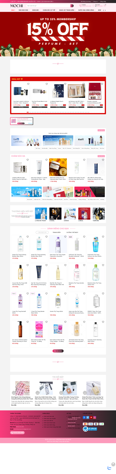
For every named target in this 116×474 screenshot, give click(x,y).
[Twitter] (87, 417)
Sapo (67, 441)
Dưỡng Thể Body (82, 199)
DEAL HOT (16, 79)
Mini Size (102, 148)
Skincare (35, 10)
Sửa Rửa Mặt (45, 148)
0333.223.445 (86, 6)
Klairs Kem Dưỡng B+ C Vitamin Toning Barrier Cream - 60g (39, 178)
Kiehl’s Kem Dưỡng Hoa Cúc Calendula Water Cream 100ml (58, 178)
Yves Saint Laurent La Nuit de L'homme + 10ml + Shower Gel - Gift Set (21, 102)
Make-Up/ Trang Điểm (66, 10)
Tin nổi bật (58, 377)
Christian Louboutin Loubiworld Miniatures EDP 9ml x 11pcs (94, 102)
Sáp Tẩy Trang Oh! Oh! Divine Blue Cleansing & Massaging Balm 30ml (38, 283)
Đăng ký (95, 1)
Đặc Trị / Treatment (67, 148)
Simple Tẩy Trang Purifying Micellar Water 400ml (19, 255)
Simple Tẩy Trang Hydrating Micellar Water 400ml (38, 255)
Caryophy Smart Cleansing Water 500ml (94, 340)
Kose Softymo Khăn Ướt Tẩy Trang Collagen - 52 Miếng (57, 340)
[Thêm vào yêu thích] (28, 84)
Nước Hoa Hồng (52, 148)
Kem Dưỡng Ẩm (76, 148)
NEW (99, 10)
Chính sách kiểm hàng (49, 425)
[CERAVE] (70, 214)
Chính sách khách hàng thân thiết (52, 427)
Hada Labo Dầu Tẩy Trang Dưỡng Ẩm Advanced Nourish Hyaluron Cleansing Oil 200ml (76, 312)
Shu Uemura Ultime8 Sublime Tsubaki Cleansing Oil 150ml (19, 340)
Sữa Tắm (66, 199)
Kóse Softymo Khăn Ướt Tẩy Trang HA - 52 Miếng (38, 340)
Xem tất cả (101, 130)
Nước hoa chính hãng (52, 441)
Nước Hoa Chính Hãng (86, 10)
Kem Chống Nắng (85, 148)
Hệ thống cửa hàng (86, 1)
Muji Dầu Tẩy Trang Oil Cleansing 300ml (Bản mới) (57, 283)
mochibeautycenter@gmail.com (22, 429)
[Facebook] (84, 417)
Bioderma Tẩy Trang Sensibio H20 (76, 283)
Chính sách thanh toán (49, 422)
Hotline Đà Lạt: (72, 421)
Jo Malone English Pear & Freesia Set (56, 102)
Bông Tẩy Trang (94, 148)
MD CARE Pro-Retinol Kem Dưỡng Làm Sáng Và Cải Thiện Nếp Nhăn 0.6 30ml (95, 178)
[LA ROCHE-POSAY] (41, 214)
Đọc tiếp (13, 405)
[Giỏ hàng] (104, 5)
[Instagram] (94, 417)
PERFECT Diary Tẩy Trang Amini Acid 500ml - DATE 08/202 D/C (94, 312)
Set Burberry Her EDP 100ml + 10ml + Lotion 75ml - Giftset (76, 102)
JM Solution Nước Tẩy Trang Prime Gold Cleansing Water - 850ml (76, 340)
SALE (13, 10)
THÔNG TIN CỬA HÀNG (74, 428)
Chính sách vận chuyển (50, 418)
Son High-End (23, 10)
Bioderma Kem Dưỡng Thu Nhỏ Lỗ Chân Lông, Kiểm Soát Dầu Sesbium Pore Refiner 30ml (77, 178)
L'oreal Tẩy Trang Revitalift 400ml (19, 312)
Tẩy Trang (38, 148)
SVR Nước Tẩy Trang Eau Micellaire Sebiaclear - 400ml (76, 255)
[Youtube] (91, 417)
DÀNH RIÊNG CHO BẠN (58, 228)
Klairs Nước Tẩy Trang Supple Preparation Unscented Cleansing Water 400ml (57, 255)
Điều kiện (30, 123)
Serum (59, 148)
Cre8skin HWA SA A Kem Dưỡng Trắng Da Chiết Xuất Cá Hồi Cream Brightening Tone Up (20, 178)
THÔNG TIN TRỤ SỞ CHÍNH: (74, 418)
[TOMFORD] (99, 214)
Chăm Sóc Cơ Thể (49, 10)
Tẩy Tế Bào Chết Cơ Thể (93, 199)
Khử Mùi (102, 199)
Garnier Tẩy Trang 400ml (56, 311)
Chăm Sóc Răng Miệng (47, 199)
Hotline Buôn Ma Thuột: (74, 425)
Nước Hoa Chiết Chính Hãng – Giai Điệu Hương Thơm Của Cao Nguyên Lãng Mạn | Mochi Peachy (46, 398)
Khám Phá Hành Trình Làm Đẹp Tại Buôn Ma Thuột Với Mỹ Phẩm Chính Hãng (93, 398)
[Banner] (26, 140)
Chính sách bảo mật (49, 416)
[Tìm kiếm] (72, 5)
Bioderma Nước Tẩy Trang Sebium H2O (94, 283)
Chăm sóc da (18, 156)
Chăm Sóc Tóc (37, 199)
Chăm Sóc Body (73, 199)
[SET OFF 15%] (58, 34)
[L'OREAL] (84, 214)
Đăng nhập (103, 1)
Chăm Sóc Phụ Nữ (58, 199)
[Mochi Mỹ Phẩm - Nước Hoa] (17, 5)
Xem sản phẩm (58, 351)
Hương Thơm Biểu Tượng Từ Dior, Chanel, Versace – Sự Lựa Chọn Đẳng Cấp (69, 398)
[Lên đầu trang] (113, 469)
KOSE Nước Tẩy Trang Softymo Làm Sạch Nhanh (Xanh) (94, 255)
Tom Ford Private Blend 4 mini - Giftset (39, 102)
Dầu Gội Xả (29, 199)
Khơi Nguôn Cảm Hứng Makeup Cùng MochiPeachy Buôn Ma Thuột (22, 398)
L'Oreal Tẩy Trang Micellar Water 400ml (37, 312)
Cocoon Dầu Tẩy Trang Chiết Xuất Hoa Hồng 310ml (19, 283)
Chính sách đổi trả (48, 420)
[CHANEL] (55, 214)
